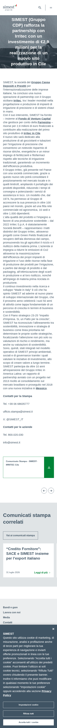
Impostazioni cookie (28, 705)
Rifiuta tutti (28, 713)
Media (6, 617)
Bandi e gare (10, 607)
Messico (41, 388)
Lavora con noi (11, 612)
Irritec (17, 100)
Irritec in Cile (32, 133)
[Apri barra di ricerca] (40, 8)
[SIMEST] (10, 8)
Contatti (7, 622)
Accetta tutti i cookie (28, 722)
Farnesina (44, 122)
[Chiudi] (53, 629)
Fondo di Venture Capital (34, 118)
